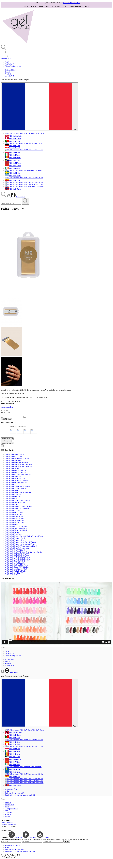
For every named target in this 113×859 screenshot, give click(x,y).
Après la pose (6, 441)
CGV (7, 791)
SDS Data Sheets (7, 443)
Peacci (7, 72)
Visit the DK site (15, 139)
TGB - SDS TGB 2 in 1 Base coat (17, 480)
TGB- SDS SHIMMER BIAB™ (16, 566)
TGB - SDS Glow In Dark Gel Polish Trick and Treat (24, 536)
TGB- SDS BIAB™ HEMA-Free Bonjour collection (23, 552)
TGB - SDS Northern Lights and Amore (19, 506)
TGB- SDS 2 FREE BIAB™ (15, 572)
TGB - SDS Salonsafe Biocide (16, 540)
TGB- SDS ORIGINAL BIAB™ (17, 554)
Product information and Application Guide (20, 795)
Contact (8, 74)
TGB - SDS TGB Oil (12, 468)
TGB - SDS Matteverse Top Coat (17, 458)
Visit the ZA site (14, 160)
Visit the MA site (15, 163)
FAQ (7, 807)
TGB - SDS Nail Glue (13, 460)
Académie (8, 813)
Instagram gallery (7, 407)
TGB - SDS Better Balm (14, 512)
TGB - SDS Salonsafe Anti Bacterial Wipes (20, 542)
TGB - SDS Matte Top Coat (15, 478)
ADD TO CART (6, 419)
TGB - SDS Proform (12, 498)
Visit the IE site (14, 168)
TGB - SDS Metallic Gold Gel (16, 530)
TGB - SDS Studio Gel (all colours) (17, 486)
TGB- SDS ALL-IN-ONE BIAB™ (17, 558)
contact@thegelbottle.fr (9, 824)
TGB (7, 62)
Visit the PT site (14, 141)
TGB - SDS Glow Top (13, 494)
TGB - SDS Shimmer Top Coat (16, 488)
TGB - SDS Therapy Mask (14, 520)
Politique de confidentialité (14, 793)
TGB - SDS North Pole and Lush (17, 508)
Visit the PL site (14, 152)
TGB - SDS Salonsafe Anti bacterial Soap (20, 544)
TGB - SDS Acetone (12, 532)
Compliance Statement (13, 789)
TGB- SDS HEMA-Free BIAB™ (17, 568)
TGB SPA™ (9, 64)
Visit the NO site (15, 189)
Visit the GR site (15, 176)
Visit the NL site (37, 182)
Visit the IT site (14, 155)
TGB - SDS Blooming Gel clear (16, 462)
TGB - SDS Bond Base (13, 496)
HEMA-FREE (10, 70)
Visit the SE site (14, 173)
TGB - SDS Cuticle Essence (15, 502)
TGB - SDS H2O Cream (14, 516)
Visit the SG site (37, 150)
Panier (7, 817)
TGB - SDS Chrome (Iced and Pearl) (18, 492)
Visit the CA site (14, 148)
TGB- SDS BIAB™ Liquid (15, 550)
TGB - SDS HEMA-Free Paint (16, 526)
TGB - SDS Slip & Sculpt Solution (17, 500)
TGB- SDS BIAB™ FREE (15, 564)
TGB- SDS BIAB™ (12, 574)
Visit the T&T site (15, 136)
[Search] (4, 197)
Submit (66, 841)
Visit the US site (37, 178)
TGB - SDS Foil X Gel (13, 456)
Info (6, 811)
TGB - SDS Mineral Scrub (14, 522)
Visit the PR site (37, 143)
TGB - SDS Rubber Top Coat (15, 472)
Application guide (7, 438)
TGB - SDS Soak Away (13, 534)
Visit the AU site (37, 186)
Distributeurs (9, 805)
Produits (8, 803)
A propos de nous (11, 809)
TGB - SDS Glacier (12, 504)
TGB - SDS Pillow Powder (14, 518)
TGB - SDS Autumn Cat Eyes (15, 528)
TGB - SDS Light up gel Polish (16, 482)
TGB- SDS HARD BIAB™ (15, 562)
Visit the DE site (14, 146)
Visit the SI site (36, 170)
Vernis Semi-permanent (13, 66)
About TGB (9, 76)
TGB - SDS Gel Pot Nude (14, 454)
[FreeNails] (18, 43)
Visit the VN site (15, 166)
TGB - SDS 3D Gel (12, 484)
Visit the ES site (14, 180)
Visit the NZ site (37, 184)
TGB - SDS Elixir (11, 524)
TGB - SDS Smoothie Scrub (15, 538)
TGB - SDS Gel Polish (13, 476)
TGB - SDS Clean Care (13, 514)
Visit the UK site (38, 133)
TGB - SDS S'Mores (12, 510)
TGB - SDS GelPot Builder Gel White (18, 466)
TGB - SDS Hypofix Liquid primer (17, 548)
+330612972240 (6, 822)
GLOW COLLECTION (71, 3)
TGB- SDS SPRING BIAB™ (16, 570)
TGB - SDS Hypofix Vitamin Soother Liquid (21, 546)
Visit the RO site (15, 158)
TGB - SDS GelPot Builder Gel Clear (18, 464)
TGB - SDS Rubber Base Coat (16, 470)
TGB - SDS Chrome (12, 490)
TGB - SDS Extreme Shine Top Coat (18, 474)
